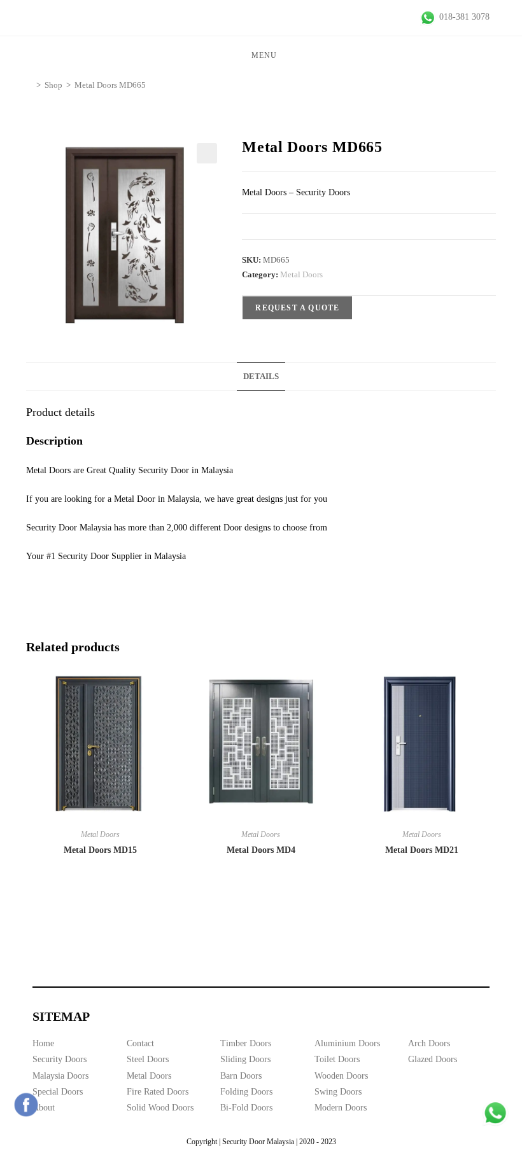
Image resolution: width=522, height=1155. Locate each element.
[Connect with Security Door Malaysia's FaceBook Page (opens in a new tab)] (26, 1105)
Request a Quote (297, 307)
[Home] (29, 85)
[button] (207, 153)
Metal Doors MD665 (110, 85)
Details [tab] (261, 376)
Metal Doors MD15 (100, 850)
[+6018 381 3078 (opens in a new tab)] (495, 1113)
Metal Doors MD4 (261, 850)
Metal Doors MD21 (421, 850)
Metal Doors (301, 274)
